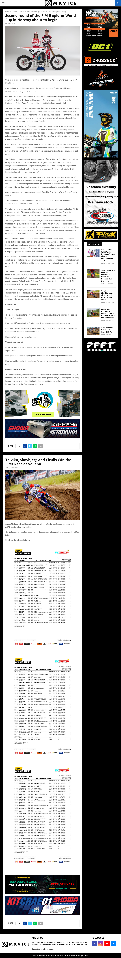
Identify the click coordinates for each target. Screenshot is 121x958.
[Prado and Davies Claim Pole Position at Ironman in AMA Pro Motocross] (93, 312)
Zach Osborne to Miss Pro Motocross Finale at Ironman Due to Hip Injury (108, 275)
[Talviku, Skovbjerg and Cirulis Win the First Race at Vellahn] (93, 294)
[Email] (113, 943)
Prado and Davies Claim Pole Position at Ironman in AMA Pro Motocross (108, 313)
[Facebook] (94, 943)
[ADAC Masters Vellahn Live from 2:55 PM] (93, 331)
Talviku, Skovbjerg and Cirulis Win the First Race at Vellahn (107, 295)
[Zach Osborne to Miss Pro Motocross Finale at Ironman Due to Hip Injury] (93, 273)
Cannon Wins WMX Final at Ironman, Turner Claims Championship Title (108, 255)
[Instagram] (100, 943)
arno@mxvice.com (47, 949)
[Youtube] (107, 943)
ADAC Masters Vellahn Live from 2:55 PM (107, 330)
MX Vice (85, 955)
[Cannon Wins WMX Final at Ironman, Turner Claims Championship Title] (93, 253)
